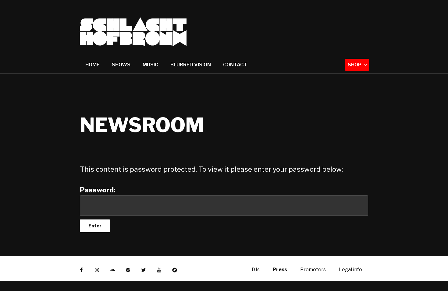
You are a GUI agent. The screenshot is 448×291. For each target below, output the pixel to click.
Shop (354, 65)
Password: (98, 190)
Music (150, 65)
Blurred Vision (190, 65)
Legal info (350, 269)
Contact (235, 65)
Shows (121, 65)
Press (280, 269)
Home (92, 65)
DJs (256, 269)
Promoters (313, 269)
